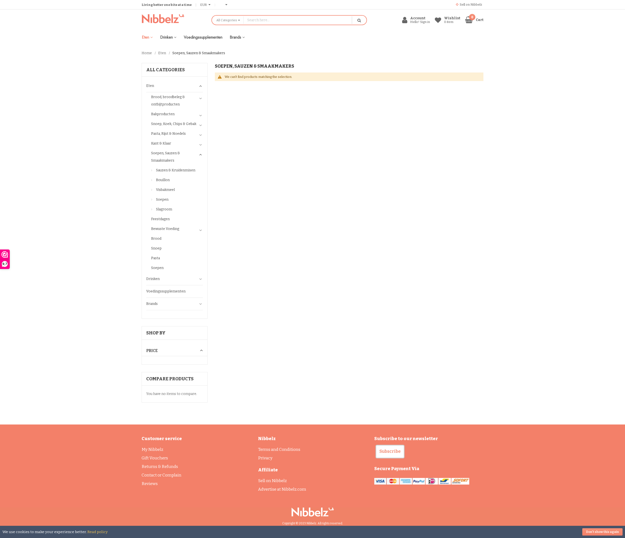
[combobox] (298, 20)
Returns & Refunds (160, 466)
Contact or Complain (161, 475)
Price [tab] (152, 350)
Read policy (97, 532)
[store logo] (173, 18)
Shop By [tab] (156, 333)
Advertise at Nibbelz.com (282, 489)
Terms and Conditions (279, 449)
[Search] (359, 20)
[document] (312, 532)
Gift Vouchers (155, 458)
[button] (390, 451)
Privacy (265, 458)
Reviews (150, 483)
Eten (162, 53)
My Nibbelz (152, 449)
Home (147, 53)
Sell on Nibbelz (272, 480)
